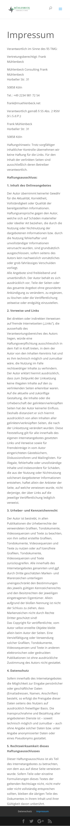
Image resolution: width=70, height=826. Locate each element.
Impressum (42, 811)
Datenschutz (25, 811)
